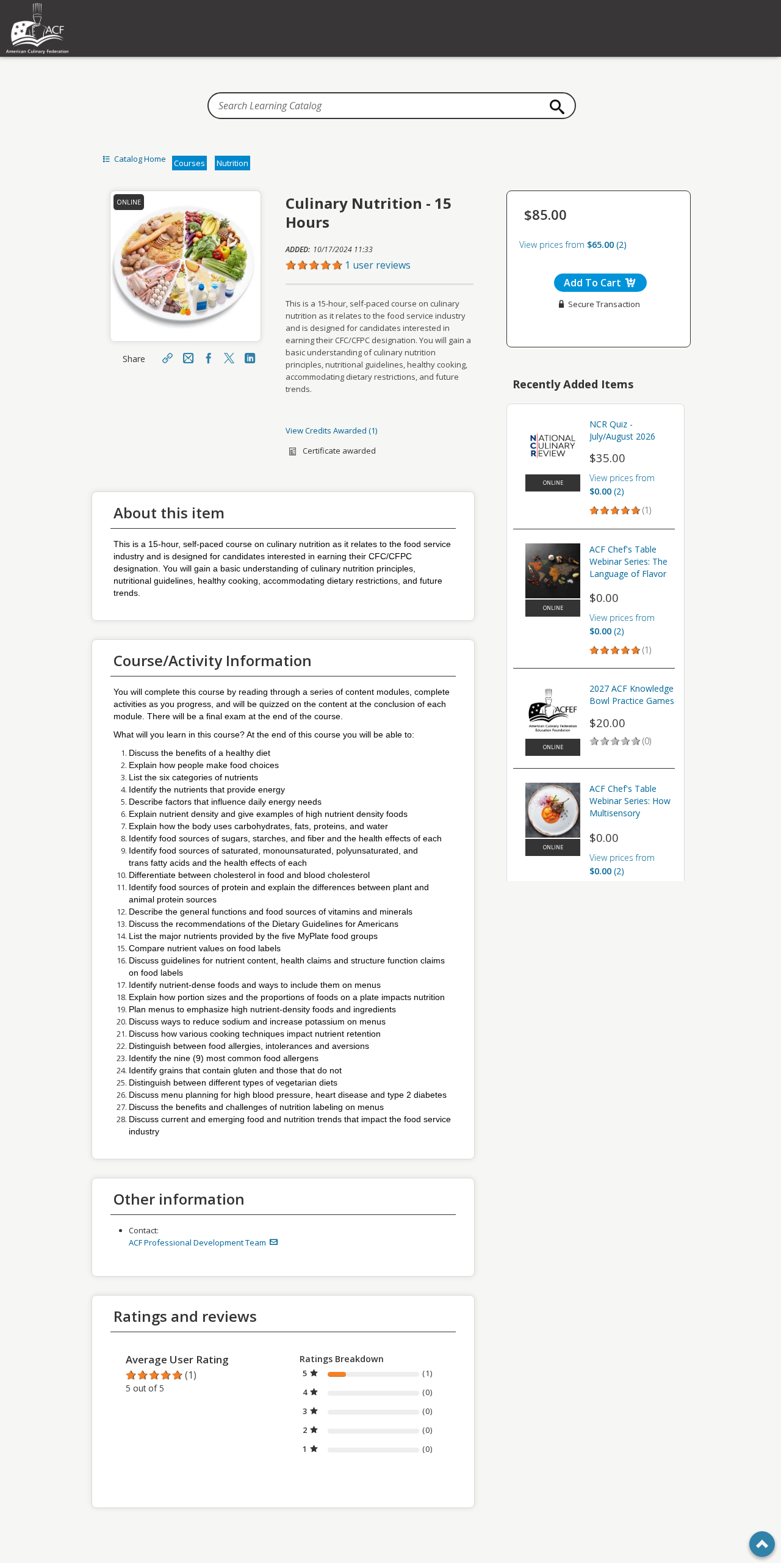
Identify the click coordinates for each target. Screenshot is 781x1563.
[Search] (554, 106)
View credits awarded (330, 430)
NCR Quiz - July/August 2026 (622, 430)
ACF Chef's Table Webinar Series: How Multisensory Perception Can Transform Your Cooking (630, 802)
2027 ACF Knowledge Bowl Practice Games (631, 694)
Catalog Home (139, 158)
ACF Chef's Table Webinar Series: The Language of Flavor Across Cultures (628, 562)
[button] (379, 265)
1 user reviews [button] (378, 265)
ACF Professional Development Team (198, 1242)
